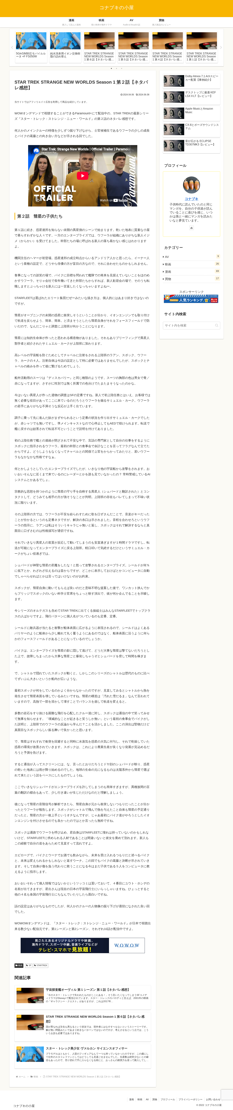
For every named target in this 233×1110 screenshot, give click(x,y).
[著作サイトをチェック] (191, 228)
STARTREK (42, 965)
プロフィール (168, 1099)
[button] (217, 325)
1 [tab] (111, 68)
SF (30, 965)
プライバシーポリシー (190, 1099)
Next (221, 47)
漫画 (131, 1099)
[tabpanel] (31, 47)
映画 (20, 965)
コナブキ (191, 199)
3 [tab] (121, 68)
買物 (154, 1099)
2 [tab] (116, 68)
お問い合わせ (213, 1099)
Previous (12, 47)
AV (147, 1099)
